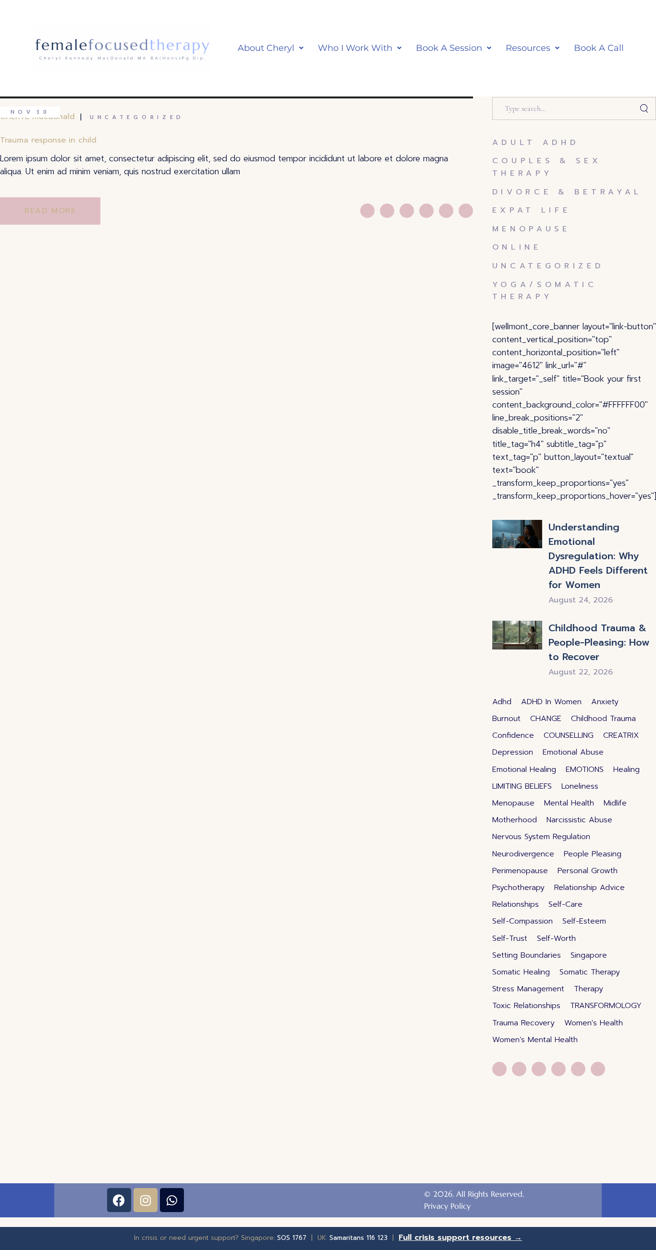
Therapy (588, 989)
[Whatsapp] (172, 1200)
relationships (515, 904)
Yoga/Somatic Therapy (544, 291)
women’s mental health (535, 1040)
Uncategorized (137, 117)
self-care (565, 904)
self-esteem (584, 921)
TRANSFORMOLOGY (606, 1005)
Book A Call (599, 48)
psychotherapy (518, 887)
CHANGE (545, 718)
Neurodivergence (523, 854)
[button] (271, 48)
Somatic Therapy (589, 972)
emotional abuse (573, 752)
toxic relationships (526, 1005)
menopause (513, 803)
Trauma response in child (48, 140)
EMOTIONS (585, 769)
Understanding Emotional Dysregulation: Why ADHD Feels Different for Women (598, 556)
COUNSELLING (569, 735)
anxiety (605, 702)
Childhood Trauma (603, 718)
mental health (569, 803)
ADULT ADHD (535, 142)
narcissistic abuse (579, 820)
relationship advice (589, 887)
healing (626, 769)
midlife (615, 803)
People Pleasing (592, 854)
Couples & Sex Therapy (547, 167)
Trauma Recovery (523, 1023)
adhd (501, 702)
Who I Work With (355, 48)
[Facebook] (119, 1200)
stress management (528, 989)
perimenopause (520, 871)
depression (512, 752)
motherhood (514, 820)
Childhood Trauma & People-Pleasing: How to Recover (599, 642)
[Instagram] (146, 1200)
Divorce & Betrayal (567, 192)
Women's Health (593, 1023)
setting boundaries (526, 955)
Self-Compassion (522, 921)
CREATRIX (621, 735)
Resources (528, 48)
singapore (589, 955)
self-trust (509, 938)
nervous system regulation (541, 836)
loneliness (579, 786)
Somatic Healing (521, 972)
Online (517, 247)
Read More (50, 210)
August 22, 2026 (580, 672)
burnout (506, 718)
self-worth (556, 938)
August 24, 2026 (580, 600)
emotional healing (524, 769)
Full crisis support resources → (460, 1237)
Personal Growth (588, 871)
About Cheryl (266, 48)
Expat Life (531, 210)
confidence (513, 735)
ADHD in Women (551, 702)
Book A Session (449, 48)
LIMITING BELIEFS (522, 786)
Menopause (531, 229)
